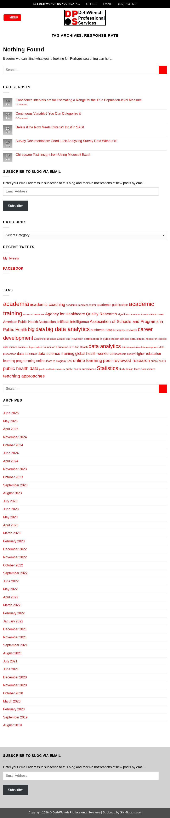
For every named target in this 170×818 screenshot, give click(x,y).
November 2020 (15, 685)
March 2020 (12, 701)
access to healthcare (33, 314)
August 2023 (12, 493)
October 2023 (13, 477)
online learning (87, 360)
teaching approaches (24, 376)
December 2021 (15, 629)
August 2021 (12, 653)
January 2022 (13, 621)
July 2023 (10, 501)
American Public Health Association (29, 322)
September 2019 (15, 717)
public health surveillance (81, 369)
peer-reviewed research (126, 360)
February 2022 (14, 613)
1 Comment (27, 104)
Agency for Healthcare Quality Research (81, 314)
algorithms (124, 314)
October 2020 (13, 693)
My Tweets (11, 258)
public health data (20, 368)
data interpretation (131, 347)
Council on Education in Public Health (65, 347)
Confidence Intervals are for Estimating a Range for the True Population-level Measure (79, 100)
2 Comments (28, 118)
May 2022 (10, 589)
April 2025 (10, 429)
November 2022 (15, 557)
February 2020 (14, 709)
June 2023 (11, 509)
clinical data (128, 338)
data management (150, 347)
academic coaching (47, 304)
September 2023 (15, 485)
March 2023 (12, 533)
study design (126, 369)
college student (34, 347)
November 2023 (15, 469)
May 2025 (10, 421)
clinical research (147, 338)
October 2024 (13, 445)
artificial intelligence (73, 321)
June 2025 (11, 413)
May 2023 (10, 517)
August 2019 (12, 725)
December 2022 (15, 549)
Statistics (107, 368)
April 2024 (10, 461)
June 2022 (11, 581)
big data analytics (68, 329)
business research (125, 330)
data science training (56, 353)
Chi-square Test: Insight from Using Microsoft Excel (53, 154)
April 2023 (10, 525)
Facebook (13, 268)
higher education (148, 354)
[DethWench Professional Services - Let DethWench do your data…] (85, 17)
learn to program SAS (59, 361)
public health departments (52, 369)
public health (158, 361)
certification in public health (101, 338)
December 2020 (15, 677)
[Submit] (163, 70)
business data (101, 330)
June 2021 (11, 669)
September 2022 (15, 573)
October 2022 (13, 565)
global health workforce (94, 353)
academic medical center (81, 305)
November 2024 (15, 437)
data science (27, 354)
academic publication (112, 305)
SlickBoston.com (131, 812)
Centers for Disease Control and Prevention (58, 338)
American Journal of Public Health (147, 314)
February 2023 (14, 541)
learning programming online (24, 361)
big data (36, 329)
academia (16, 303)
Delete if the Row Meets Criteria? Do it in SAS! (50, 127)
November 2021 (15, 637)
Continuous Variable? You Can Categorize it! (48, 113)
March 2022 (12, 605)
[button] (12, 17)
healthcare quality (124, 354)
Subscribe (15, 206)
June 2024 (11, 453)
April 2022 (10, 597)
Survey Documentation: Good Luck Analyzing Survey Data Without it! (66, 141)
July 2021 (10, 661)
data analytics (105, 346)
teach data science (144, 369)
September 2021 (15, 645)
